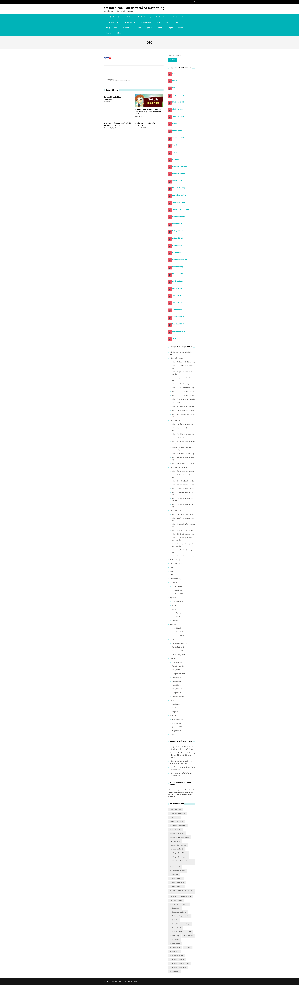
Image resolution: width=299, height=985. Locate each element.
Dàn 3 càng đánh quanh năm (178, 845)
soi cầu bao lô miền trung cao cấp (183, 514)
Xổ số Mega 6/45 (177, 131)
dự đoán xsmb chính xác (177, 882)
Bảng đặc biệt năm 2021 (176, 821)
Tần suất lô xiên (174, 971)
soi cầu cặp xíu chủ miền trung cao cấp (183, 519)
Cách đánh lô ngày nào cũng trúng (179, 837)
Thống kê (170, 28)
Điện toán (138, 28)
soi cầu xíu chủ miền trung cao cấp (183, 556)
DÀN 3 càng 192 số (175, 841)
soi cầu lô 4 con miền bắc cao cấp (183, 407)
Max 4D (174, 152)
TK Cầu (159, 28)
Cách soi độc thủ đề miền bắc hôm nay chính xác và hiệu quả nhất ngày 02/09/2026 (182, 755)
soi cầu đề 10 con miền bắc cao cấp (183, 399)
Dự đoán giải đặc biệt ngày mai (178, 857)
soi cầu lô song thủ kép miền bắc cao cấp (182, 500)
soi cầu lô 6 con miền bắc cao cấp (183, 410)
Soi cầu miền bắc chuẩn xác (182, 17)
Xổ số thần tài (177, 181)
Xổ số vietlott (177, 123)
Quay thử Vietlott (178, 331)
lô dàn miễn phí (174, 904)
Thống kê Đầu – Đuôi (179, 259)
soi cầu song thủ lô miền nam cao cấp (183, 459)
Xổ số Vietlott (176, 617)
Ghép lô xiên (173, 896)
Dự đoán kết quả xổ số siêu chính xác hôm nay (180, 862)
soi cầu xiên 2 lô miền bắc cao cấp (183, 481)
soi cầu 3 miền (174, 920)
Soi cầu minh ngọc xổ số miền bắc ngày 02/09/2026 (181, 774)
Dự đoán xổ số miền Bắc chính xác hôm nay (181, 891)
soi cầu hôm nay (174, 935)
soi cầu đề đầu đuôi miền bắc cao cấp (182, 476)
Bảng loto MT (176, 704)
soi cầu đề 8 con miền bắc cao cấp (183, 395)
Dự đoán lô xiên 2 (175, 867)
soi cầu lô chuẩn (188, 935)
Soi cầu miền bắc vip (144, 17)
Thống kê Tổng (177, 267)
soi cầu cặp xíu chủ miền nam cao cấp (183, 429)
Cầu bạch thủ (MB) (178, 188)
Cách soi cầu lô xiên (175, 829)
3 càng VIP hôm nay (175, 809)
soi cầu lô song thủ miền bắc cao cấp (182, 506)
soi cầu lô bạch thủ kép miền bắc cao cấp (182, 373)
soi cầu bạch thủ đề (175, 928)
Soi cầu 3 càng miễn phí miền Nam (180, 916)
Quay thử (109, 33)
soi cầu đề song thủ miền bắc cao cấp (182, 493)
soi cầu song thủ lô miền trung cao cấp (183, 551)
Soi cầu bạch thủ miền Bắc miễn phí (180, 924)
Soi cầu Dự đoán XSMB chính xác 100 (180, 932)
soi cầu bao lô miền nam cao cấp (182, 424)
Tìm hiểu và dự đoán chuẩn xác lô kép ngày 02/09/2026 (182, 768)
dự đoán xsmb (174, 874)
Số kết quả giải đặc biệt (176, 955)
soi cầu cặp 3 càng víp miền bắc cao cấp (183, 415)
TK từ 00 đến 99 (177, 281)
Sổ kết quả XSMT (178, 116)
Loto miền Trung (178, 302)
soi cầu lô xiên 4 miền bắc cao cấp (183, 488)
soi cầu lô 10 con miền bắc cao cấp (183, 403)
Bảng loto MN (176, 708)
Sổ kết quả (125, 28)
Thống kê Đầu (177, 245)
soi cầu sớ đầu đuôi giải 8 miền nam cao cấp (183, 443)
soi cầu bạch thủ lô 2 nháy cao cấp (183, 384)
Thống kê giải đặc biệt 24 (177, 959)
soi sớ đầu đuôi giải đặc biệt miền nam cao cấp (182, 449)
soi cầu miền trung (175, 947)
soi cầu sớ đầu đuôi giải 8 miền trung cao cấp (182, 539)
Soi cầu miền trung (112, 22)
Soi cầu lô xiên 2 (174, 939)
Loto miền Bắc (177, 288)
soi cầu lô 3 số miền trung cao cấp (183, 534)
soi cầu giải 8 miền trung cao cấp (182, 530)
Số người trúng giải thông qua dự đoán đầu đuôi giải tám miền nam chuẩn (148, 111)
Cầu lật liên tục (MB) (179, 195)
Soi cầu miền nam (162, 17)
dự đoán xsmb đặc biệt (176, 886)
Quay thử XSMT (178, 324)
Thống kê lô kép (178, 238)
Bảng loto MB (176, 712)
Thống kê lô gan (178, 224)
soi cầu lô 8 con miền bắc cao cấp (183, 471)
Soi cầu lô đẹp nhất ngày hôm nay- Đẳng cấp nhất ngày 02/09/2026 (181, 762)
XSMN (167, 22)
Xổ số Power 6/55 (178, 138)
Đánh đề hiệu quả (129, 22)
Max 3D (174, 145)
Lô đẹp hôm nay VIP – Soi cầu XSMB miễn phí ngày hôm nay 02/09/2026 (181, 748)
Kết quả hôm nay (111, 28)
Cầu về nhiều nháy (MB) (180, 209)
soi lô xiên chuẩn (174, 951)
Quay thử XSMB (177, 310)
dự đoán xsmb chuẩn (176, 878)
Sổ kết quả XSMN (178, 109)
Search (172, 60)
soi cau (106, 981)
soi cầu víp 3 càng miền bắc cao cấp (183, 362)
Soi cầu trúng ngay (146, 22)
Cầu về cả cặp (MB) (178, 202)
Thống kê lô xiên (178, 231)
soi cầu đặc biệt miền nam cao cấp (183, 434)
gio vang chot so (186, 896)
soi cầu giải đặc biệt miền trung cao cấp (183, 525)
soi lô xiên (188, 947)
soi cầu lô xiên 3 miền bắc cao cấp (183, 485)
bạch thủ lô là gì (174, 817)
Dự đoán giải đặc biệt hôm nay (178, 853)
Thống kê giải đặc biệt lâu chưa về (179, 963)
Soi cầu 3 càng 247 (175, 908)
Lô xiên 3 (185, 904)
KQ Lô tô (181, 28)
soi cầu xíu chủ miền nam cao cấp (183, 463)
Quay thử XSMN (178, 317)
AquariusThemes (132, 981)
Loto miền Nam (177, 295)
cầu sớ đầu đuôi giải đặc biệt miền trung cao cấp (183, 545)
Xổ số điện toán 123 (178, 173)
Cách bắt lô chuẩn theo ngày (178, 825)
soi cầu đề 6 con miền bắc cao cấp (183, 391)
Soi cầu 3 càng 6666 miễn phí (178, 912)
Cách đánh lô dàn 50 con (177, 833)
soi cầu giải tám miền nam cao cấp (183, 454)
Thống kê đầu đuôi (178, 216)
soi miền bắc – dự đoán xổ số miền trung (134, 8)
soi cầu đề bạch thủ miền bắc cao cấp (182, 367)
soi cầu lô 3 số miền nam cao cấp (182, 438)
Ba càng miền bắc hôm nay (177, 813)
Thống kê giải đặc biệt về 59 (178, 967)
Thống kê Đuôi (177, 252)
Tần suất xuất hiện (178, 274)
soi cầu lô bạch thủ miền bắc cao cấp (182, 379)
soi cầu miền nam (175, 943)
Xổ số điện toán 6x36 (179, 166)
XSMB (159, 22)
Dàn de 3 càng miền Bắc (177, 849)
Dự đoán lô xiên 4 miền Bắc (177, 870)
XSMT (176, 22)
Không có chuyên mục (176, 900)
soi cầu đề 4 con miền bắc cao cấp (183, 388)
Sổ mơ (119, 33)
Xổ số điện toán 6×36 (178, 632)
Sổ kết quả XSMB (178, 102)
